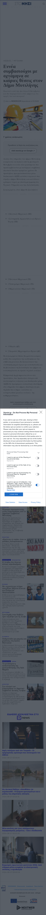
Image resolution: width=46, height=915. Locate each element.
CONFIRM (14, 494)
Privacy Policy (36, 502)
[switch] (37, 458)
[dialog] (23, 457)
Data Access (23, 502)
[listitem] (23, 452)
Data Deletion (10, 502)
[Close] (42, 413)
